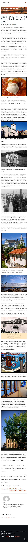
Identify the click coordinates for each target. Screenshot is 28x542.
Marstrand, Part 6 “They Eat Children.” (18, 490)
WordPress (17, 536)
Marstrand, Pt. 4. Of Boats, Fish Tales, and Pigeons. (13, 488)
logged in (7, 517)
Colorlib (7, 536)
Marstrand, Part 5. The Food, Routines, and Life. (14, 19)
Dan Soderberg (13, 24)
